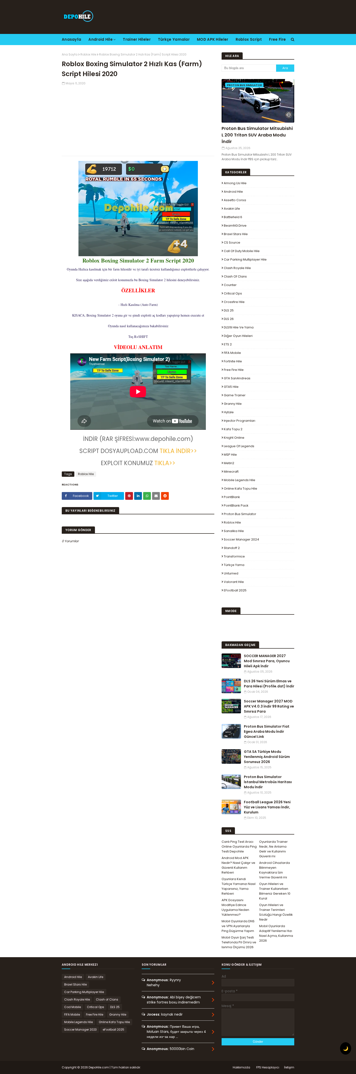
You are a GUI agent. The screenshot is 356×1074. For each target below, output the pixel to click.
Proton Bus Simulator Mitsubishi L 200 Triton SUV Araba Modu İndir (257, 134)
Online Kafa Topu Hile (240, 488)
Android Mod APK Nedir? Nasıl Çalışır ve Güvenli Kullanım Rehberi (238, 865)
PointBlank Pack (236, 505)
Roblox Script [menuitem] (249, 39)
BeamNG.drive (235, 225)
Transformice (234, 556)
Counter (230, 285)
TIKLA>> (164, 463)
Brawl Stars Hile (236, 234)
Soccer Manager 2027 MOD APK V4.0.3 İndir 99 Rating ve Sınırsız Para (269, 706)
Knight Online (234, 437)
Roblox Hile (88, 54)
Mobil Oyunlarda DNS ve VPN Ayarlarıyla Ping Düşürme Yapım (238, 926)
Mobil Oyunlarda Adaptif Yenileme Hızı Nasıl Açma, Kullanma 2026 (276, 933)
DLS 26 (229, 319)
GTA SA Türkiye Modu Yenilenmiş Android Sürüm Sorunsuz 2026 (267, 756)
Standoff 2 (232, 548)
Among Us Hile (235, 183)
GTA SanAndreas (237, 378)
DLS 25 (229, 310)
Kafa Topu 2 (233, 429)
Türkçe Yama (234, 565)
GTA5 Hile (231, 386)
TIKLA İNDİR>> (177, 451)
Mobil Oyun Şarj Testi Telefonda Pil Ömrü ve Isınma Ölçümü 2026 (239, 942)
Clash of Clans (235, 276)
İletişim (289, 1067)
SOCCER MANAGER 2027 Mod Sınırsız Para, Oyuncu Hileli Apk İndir (267, 660)
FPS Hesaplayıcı (267, 1067)
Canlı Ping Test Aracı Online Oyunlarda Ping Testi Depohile (239, 846)
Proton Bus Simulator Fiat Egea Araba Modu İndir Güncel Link (266, 731)
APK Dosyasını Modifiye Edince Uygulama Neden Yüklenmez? (235, 907)
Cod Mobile (72, 1007)
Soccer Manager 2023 (80, 1029)
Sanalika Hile (234, 531)
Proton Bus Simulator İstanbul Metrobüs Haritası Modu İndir (268, 781)
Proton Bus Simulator (240, 514)
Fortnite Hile (233, 361)
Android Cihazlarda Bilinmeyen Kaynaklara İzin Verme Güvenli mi (274, 870)
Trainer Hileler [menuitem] (137, 39)
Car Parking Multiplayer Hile (245, 259)
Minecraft (231, 471)
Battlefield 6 (233, 217)
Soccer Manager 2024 (241, 539)
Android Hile (233, 191)
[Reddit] (165, 496)
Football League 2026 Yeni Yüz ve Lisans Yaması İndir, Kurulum (267, 807)
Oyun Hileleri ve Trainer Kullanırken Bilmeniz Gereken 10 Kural (274, 891)
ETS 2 (228, 344)
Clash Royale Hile (237, 268)
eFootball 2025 (235, 590)
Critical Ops (233, 293)
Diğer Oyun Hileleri (238, 336)
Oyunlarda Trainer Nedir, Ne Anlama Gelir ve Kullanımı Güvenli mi (273, 849)
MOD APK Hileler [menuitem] (212, 39)
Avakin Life (232, 208)
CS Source (232, 242)
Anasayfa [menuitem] (71, 39)
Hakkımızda (241, 1067)
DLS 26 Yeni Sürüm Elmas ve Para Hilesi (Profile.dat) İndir (269, 684)
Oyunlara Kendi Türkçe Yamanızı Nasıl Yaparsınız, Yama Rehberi (238, 886)
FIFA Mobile (232, 352)
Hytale (229, 412)
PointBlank (232, 497)
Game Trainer (235, 395)
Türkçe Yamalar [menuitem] (174, 39)
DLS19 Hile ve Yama (239, 327)
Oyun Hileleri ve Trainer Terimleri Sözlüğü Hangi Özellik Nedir (276, 912)
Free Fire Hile (234, 369)
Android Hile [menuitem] (100, 39)
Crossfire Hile (234, 302)
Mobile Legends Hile (239, 480)
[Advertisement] (138, 119)
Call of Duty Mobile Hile (242, 251)
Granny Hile (233, 403)
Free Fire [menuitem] (277, 39)
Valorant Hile (234, 582)
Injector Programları (239, 420)
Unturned (231, 573)
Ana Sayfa (69, 54)
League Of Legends (239, 446)
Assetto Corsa (235, 200)
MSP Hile (230, 454)
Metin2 (229, 463)
